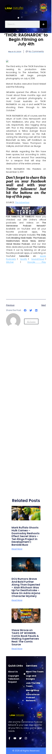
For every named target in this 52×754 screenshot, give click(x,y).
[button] (26, 12)
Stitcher (10, 262)
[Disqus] (26, 381)
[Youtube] (15, 738)
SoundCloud (37, 259)
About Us (13, 671)
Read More (17, 549)
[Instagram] (26, 738)
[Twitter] (20, 738)
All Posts (31, 321)
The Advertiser (22, 202)
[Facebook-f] (9, 738)
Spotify (23, 259)
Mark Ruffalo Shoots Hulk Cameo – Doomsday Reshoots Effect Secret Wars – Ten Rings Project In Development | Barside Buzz (25, 536)
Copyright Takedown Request (13, 678)
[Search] (43, 24)
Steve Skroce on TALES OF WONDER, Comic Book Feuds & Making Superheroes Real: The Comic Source (25, 637)
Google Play (36, 262)
